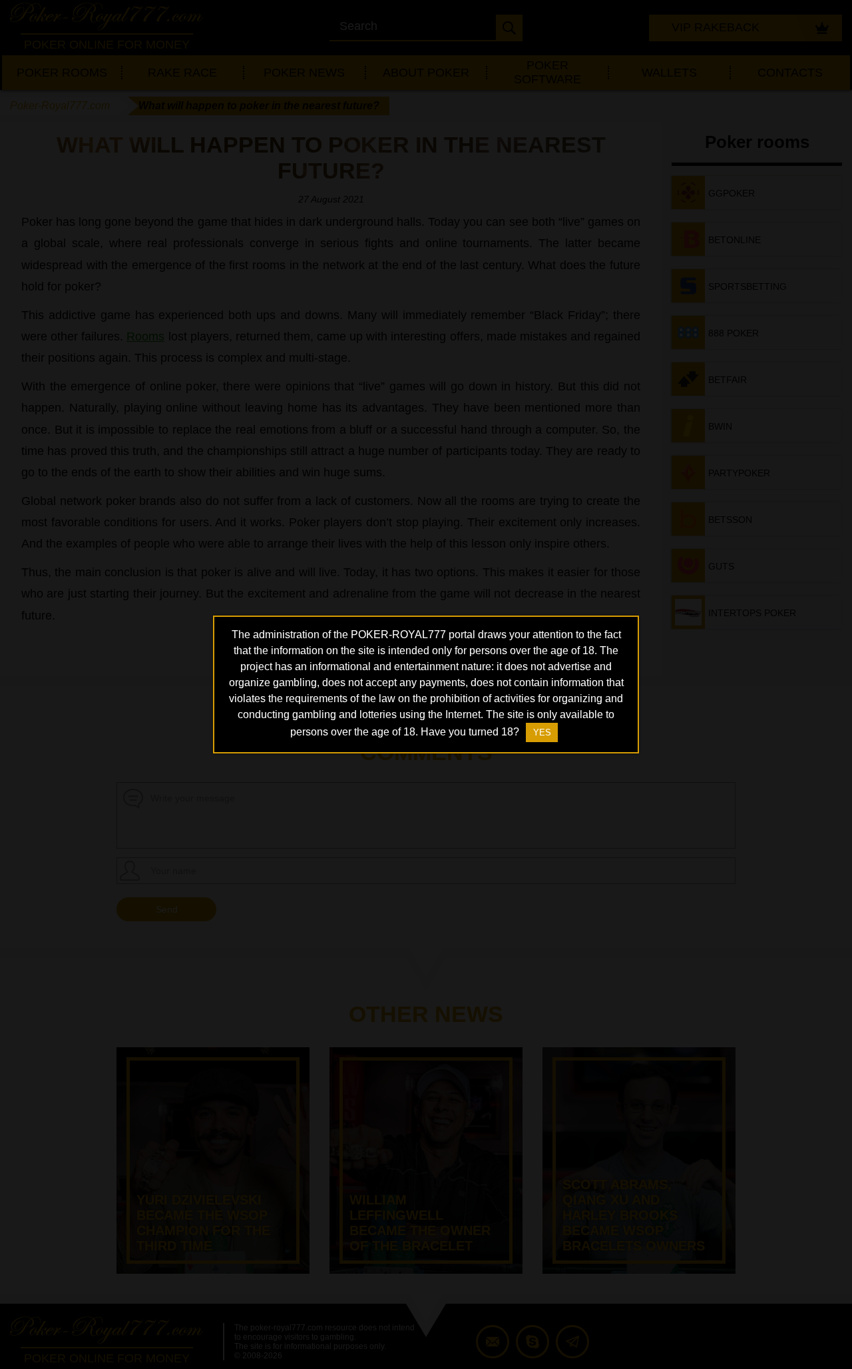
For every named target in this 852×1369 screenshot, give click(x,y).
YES (542, 732)
